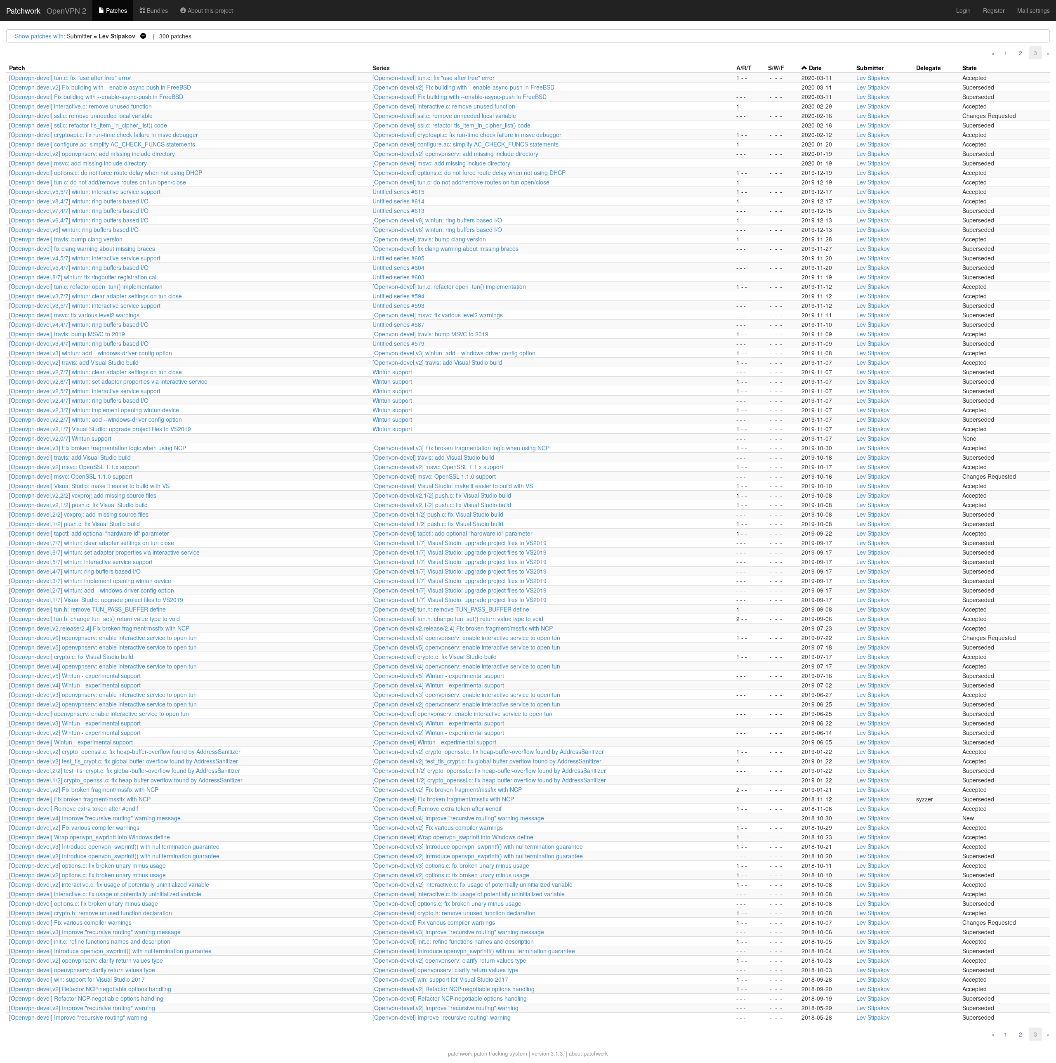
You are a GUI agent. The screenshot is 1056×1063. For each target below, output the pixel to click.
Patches (115, 10)
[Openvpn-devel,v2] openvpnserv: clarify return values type (86, 960)
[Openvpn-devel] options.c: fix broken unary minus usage (83, 903)
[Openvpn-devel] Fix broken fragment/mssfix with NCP (80, 799)
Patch (17, 68)
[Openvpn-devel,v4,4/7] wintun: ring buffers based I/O (78, 324)
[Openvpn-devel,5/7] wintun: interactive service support (81, 561)
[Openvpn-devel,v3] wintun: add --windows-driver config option (90, 353)
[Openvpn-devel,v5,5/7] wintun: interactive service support (84, 191)
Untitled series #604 (398, 267)
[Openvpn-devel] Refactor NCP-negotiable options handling (86, 998)
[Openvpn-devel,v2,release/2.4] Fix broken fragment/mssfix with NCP (99, 628)
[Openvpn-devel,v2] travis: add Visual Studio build (74, 362)
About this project (209, 10)
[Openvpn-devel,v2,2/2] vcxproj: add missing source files (82, 495)
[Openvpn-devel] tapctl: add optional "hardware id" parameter (89, 533)
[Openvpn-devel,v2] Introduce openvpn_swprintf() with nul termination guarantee (114, 856)
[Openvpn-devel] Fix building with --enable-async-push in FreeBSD (96, 96)
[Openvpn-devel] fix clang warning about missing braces (82, 248)
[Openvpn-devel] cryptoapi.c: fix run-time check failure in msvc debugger (103, 134)
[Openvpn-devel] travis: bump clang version (66, 239)
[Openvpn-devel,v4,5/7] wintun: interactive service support (84, 258)
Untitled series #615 (398, 191)
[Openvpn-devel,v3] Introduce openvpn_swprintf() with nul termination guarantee (114, 846)
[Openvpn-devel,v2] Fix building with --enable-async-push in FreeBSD (100, 87)
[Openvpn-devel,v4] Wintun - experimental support (75, 685)
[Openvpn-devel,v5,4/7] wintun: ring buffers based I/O (78, 267)
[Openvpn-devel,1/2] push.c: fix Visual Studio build (437, 514)
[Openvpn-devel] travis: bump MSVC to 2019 (67, 334)
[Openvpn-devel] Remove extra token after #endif (73, 808)
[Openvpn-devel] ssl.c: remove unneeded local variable (81, 115)
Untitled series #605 (398, 258)
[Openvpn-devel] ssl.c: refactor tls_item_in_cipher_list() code (88, 125)
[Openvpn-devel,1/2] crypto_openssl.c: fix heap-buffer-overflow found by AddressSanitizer (489, 770)
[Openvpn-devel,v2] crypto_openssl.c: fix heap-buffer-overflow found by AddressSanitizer (124, 751)
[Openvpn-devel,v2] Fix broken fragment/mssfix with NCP (83, 789)
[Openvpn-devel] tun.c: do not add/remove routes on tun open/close (97, 182)
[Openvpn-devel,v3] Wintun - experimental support (75, 723)
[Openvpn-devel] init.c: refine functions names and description (89, 941)
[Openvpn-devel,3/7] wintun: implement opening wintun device (90, 580)
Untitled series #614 (398, 201)
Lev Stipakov (873, 77)
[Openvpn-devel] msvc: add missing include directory (78, 163)
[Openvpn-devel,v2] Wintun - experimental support (75, 732)
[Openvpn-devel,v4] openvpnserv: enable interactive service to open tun (103, 666)
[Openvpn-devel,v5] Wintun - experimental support (75, 675)
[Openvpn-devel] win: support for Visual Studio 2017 (77, 979)
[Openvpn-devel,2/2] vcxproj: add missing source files (78, 514)
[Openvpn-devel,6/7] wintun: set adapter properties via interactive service (104, 552)
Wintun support (392, 372)
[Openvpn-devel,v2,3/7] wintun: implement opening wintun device (94, 410)
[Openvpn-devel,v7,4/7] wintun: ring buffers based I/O (78, 210)
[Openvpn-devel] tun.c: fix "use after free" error (70, 77)
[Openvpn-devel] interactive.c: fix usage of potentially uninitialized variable (105, 894)
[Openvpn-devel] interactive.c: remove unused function (80, 106)
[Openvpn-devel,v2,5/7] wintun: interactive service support (84, 391)
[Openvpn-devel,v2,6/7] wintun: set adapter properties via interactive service (108, 381)
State (969, 68)
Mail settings (1033, 10)
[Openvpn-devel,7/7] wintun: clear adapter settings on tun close (91, 543)
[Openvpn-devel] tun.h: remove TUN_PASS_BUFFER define (87, 609)
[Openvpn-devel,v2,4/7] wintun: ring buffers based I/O (78, 400)
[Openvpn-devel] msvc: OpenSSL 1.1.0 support (70, 476)
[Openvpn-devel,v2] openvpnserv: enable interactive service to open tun (103, 704)
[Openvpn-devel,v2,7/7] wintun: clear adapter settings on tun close (95, 372)
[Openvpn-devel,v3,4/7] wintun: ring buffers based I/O (78, 343)
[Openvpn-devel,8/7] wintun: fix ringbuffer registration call (83, 277)
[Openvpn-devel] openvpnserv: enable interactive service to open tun (99, 713)
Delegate (928, 68)
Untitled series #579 (398, 343)
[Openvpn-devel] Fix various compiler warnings (70, 922)
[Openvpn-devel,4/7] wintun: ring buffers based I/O (75, 571)
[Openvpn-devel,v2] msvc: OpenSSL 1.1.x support (74, 467)
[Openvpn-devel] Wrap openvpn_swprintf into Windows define (89, 837)
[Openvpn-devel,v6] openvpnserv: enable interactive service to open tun (103, 637)
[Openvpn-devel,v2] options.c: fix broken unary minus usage (87, 875)
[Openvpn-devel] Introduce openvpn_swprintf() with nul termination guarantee (110, 951)
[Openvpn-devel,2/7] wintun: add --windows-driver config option (91, 590)
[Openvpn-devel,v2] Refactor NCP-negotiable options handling (90, 989)
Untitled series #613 (398, 210)
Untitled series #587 (398, 324)
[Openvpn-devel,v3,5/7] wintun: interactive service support (84, 305)
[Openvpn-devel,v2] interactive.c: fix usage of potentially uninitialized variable (109, 884)
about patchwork (588, 1053)
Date (815, 68)
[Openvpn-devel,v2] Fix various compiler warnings (74, 827)
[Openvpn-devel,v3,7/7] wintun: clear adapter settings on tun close (95, 296)
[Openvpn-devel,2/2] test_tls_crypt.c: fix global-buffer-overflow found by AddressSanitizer (124, 770)
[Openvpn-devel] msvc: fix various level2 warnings (74, 315)
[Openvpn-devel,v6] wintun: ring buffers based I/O (437, 220)
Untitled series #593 (398, 305)
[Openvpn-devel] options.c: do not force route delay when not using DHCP (105, 172)
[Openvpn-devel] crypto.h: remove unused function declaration (90, 913)
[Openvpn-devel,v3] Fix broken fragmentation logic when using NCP (97, 448)
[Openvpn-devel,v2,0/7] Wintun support (60, 438)
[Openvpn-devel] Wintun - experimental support (71, 742)
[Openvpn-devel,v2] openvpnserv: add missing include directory (92, 153)
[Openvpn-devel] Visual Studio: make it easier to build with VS (89, 486)
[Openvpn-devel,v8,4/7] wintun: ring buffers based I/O (78, 201)
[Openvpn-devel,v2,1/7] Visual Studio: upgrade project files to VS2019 (100, 429)
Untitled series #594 (398, 296)
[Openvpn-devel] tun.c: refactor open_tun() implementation (86, 286)
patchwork (460, 1053)
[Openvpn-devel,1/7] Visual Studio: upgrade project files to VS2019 (459, 543)
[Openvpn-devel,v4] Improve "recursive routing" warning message (95, 818)
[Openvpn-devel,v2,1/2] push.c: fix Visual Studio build (441, 495)
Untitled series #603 (398, 277)
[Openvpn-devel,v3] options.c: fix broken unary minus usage (87, 865)
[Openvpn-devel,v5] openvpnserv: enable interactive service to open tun (103, 647)
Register (994, 10)
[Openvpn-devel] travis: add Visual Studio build (70, 457)
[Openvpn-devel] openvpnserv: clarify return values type (82, 970)
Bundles (156, 10)
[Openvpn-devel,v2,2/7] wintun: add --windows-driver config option (95, 419)
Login (963, 10)
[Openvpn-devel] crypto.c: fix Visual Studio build (71, 656)
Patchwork (23, 10)
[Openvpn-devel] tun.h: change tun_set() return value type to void (94, 618)
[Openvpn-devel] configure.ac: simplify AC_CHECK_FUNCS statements (102, 144)
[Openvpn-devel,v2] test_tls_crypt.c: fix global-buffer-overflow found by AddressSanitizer (123, 761)
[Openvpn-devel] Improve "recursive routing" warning (78, 1017)
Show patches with (39, 36)
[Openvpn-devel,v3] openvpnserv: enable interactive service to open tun (103, 694)
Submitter (870, 68)
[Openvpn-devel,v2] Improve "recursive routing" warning (82, 1008)
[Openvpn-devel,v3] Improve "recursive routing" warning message (95, 932)
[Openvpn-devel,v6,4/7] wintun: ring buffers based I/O (78, 220)
